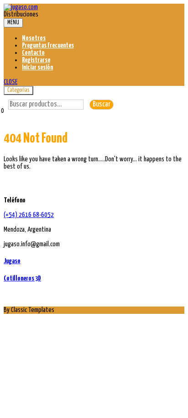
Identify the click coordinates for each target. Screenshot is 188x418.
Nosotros (34, 38)
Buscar (101, 104)
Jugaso (12, 261)
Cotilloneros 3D (22, 278)
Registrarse (36, 60)
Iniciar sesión (37, 67)
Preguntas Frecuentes (48, 45)
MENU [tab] (13, 23)
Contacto (33, 52)
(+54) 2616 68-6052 (29, 215)
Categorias (18, 90)
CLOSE (10, 82)
